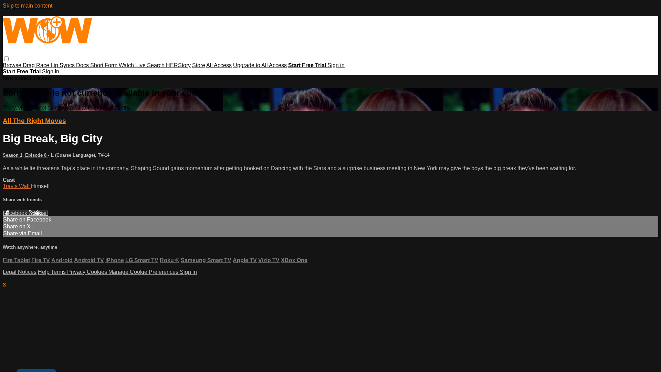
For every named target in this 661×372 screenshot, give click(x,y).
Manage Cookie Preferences (144, 272)
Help (44, 272)
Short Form (104, 65)
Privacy (77, 272)
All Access (219, 65)
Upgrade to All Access (260, 65)
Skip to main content (27, 6)
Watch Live (133, 65)
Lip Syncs (63, 65)
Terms (59, 272)
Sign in (336, 65)
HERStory (178, 65)
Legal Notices (19, 272)
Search (156, 65)
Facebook (16, 213)
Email (41, 213)
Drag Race (37, 65)
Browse (13, 65)
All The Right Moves (34, 120)
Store (198, 65)
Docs (83, 65)
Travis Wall (17, 186)
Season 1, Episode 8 (25, 155)
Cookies (97, 272)
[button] (6, 58)
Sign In (50, 71)
